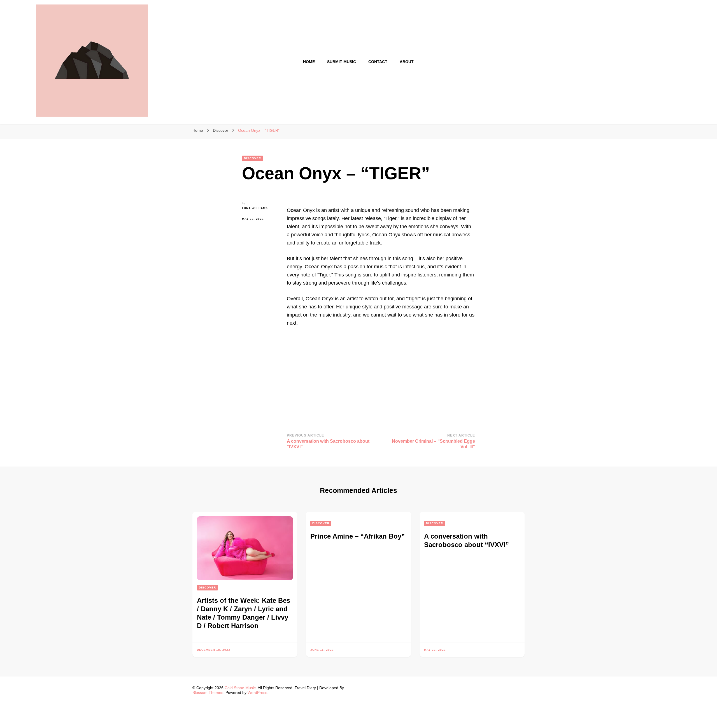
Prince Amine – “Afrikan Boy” (357, 536)
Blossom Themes (207, 692)
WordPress (257, 692)
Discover (252, 158)
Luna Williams (255, 208)
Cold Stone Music (240, 687)
